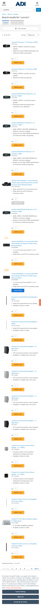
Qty (12, 59)
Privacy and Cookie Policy (13, 587)
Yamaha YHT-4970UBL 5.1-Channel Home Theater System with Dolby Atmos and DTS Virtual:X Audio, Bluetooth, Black (24, 183)
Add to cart (18, 62)
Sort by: (23, 35)
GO (38, 10)
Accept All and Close (20, 602)
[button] (40, 302)
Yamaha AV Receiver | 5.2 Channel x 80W (24, 69)
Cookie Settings (20, 591)
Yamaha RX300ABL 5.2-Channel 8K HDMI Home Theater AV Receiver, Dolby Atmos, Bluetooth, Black (24, 243)
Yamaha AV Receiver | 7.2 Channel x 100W (24, 42)
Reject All (20, 597)
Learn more (18, 290)
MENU (4, 5)
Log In (37, 5)
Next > (37, 568)
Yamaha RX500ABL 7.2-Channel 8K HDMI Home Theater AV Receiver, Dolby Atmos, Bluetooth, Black (24, 276)
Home (4, 14)
